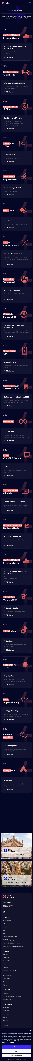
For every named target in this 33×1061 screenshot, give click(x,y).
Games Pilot (6, 961)
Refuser (16, 1051)
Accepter (16, 1047)
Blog (4, 981)
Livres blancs (6, 978)
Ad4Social (6, 1011)
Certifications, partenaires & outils (12, 996)
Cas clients (6, 1025)
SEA (4, 930)
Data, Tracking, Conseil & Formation (13, 946)
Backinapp (6, 954)
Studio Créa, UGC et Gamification (12, 943)
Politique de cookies (10, 1059)
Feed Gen (5, 967)
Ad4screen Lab (7, 964)
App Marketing (7, 920)
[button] (30, 1030)
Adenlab (5, 1020)
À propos (5, 993)
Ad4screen (6, 1007)
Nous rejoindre (7, 999)
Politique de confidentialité (20, 1059)
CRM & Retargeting (8, 940)
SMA (4, 933)
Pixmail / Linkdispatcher (10, 970)
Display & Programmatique (10, 936)
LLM (4, 924)
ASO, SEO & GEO (7, 927)
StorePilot (6, 957)
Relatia (5, 1017)
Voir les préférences (16, 1055)
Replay (5, 985)
